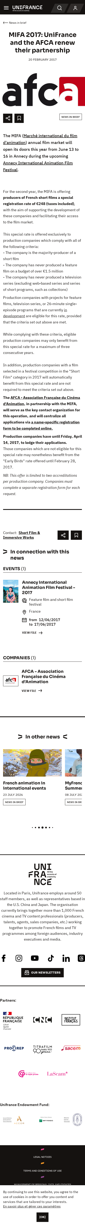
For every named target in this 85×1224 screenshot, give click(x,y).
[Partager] (7, 118)
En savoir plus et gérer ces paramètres (32, 1206)
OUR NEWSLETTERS (45, 972)
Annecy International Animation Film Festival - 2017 (48, 587)
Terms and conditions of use (42, 1170)
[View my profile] (75, 8)
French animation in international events (24, 786)
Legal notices (42, 1156)
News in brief (70, 116)
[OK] (42, 1217)
